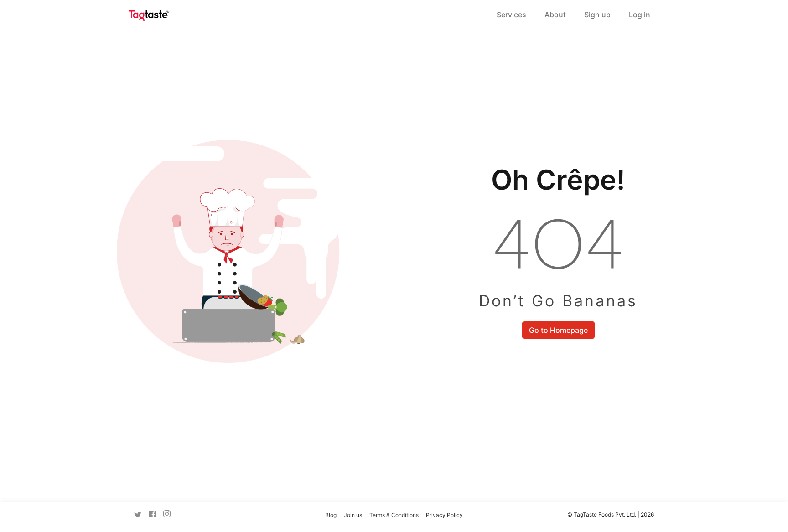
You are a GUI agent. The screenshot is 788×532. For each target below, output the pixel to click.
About (555, 14)
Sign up (597, 14)
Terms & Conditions (394, 514)
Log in (639, 14)
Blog (331, 514)
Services (511, 14)
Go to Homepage (558, 330)
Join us (353, 514)
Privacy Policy (444, 514)
